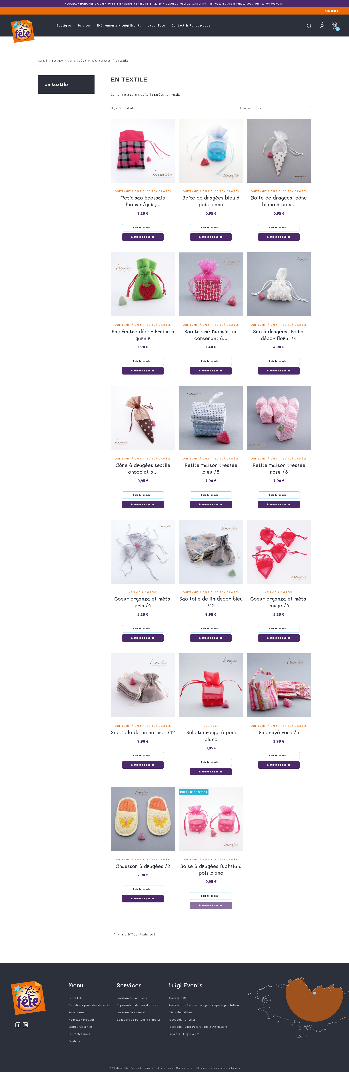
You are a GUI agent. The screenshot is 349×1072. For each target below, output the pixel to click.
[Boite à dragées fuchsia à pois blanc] (211, 819)
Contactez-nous (79, 1034)
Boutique (63, 25)
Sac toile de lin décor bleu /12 (211, 602)
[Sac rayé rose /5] (279, 685)
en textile (56, 84)
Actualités (331, 11)
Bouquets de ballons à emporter (139, 1019)
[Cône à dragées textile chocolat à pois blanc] (143, 418)
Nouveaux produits (82, 1019)
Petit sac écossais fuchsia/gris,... (143, 201)
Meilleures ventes (81, 1026)
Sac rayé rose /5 (279, 732)
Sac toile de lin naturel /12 (143, 732)
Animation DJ (177, 998)
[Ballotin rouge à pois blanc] (211, 685)
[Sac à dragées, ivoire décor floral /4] (279, 284)
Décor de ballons (180, 1012)
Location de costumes (132, 998)
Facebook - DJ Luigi (182, 1019)
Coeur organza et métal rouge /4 (279, 602)
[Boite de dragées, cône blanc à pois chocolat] (279, 151)
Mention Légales (185, 1068)
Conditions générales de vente (89, 1005)
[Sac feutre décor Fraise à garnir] (143, 284)
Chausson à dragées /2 (143, 866)
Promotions (76, 1012)
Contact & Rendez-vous (190, 25)
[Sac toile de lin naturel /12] (143, 685)
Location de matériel (131, 1012)
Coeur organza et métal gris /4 (143, 602)
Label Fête (156, 25)
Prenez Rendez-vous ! (269, 3)
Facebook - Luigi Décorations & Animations (198, 1026)
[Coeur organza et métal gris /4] (143, 552)
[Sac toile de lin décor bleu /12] (211, 552)
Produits (74, 1041)
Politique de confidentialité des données (218, 1068)
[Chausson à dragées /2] (143, 819)
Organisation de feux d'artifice (138, 1005)
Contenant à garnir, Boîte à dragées (143, 191)
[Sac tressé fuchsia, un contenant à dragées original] (211, 284)
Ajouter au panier (143, 236)
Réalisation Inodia (164, 1068)
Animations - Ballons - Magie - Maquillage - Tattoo (204, 1005)
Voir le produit (143, 227)
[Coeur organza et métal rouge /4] (279, 552)
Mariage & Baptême (143, 592)
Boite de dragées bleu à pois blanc (211, 201)
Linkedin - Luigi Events (184, 1034)
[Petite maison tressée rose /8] (279, 418)
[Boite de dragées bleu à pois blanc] (211, 151)
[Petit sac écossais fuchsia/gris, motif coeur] (143, 151)
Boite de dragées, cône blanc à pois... (279, 201)
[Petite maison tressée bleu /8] (211, 418)
